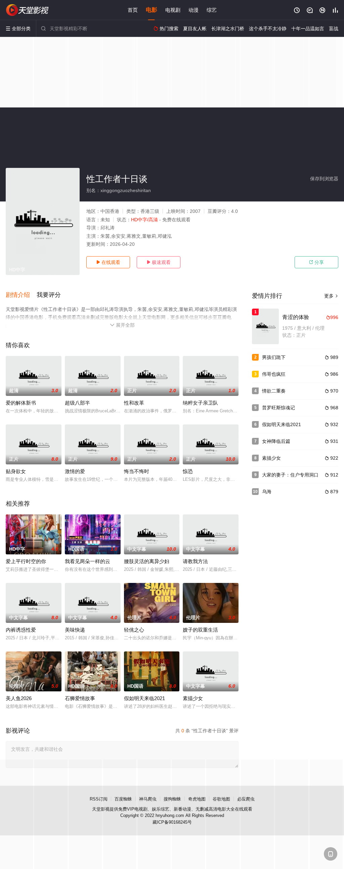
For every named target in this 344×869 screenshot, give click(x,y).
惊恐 (188, 471)
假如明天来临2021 (144, 698)
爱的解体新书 (21, 403)
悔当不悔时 (136, 471)
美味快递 (75, 630)
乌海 (266, 491)
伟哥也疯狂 (274, 374)
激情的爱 (75, 471)
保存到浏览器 (324, 178)
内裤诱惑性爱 (21, 630)
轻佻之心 (134, 630)
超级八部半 (77, 403)
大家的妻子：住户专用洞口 (290, 474)
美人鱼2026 (19, 698)
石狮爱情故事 (80, 698)
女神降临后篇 (276, 441)
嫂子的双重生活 (200, 630)
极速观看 (158, 262)
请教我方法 (195, 561)
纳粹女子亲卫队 (200, 403)
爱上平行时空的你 (26, 561)
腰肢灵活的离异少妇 (146, 561)
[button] (21, 295)
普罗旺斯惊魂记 (278, 407)
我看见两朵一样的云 (87, 561)
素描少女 (193, 698)
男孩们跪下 (274, 357)
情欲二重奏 (274, 391)
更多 (331, 296)
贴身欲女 (16, 471)
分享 (316, 262)
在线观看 (108, 262)
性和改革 (134, 403)
